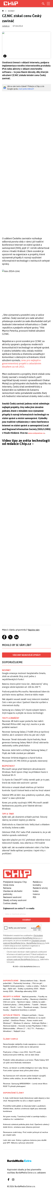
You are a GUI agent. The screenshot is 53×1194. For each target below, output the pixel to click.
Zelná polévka (24, 1005)
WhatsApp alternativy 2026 (26, 991)
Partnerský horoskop (22, 983)
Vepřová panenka (29, 996)
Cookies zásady (10, 903)
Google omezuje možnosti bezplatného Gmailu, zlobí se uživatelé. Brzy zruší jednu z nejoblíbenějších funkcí (24, 676)
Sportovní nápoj (23, 1002)
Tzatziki (35, 1005)
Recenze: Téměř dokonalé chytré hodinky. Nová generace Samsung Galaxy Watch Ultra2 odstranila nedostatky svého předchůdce (25, 742)
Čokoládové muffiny (20, 999)
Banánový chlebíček (38, 999)
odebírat (26, 920)
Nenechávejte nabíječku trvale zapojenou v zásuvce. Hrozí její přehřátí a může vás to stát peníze (24, 1045)
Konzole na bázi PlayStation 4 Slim (33, 1026)
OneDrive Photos (18, 1020)
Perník (13, 1007)
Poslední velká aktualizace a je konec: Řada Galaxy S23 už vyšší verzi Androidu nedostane (26, 1061)
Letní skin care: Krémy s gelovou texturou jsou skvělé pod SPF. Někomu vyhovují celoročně (24, 1141)
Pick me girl (37, 983)
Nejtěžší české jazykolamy (13, 986)
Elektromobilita (9, 1028)
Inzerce (36, 894)
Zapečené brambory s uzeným (23, 1010)
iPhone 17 (21, 1028)
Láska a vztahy (32, 986)
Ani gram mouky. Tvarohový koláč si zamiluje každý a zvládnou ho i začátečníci (24, 1117)
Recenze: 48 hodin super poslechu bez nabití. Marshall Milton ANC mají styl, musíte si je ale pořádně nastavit (23, 724)
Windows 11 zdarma (22, 1023)
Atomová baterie (9, 1026)
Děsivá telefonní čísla (29, 981)
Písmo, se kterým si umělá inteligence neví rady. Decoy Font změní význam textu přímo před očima (25, 1069)
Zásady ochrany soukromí (14, 900)
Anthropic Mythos (39, 1023)
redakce (6, 26)
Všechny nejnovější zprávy (27, 655)
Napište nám (33, 630)
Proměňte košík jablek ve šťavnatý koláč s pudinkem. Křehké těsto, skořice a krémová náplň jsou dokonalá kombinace (24, 1108)
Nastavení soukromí (12, 897)
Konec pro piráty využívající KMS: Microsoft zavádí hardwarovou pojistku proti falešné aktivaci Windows (25, 805)
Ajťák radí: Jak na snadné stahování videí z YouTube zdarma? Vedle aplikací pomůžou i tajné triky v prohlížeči (25, 850)
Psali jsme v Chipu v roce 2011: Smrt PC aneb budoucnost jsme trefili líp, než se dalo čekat (22, 1053)
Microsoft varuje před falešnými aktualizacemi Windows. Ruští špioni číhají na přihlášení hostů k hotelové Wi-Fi (25, 772)
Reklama (7, 888)
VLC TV (30, 1028)
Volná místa (8, 885)
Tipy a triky (8, 814)
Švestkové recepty (31, 1007)
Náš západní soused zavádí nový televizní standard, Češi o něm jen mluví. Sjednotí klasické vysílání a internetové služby (25, 702)
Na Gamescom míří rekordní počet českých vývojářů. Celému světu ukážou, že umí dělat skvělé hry (24, 1077)
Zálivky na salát (38, 1002)
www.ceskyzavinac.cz (36, 433)
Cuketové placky (9, 1005)
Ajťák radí (12, 989)
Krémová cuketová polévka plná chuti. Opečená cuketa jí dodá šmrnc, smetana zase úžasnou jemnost (26, 1125)
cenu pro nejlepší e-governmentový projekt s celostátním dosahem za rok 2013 (21, 363)
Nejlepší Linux (19, 1031)
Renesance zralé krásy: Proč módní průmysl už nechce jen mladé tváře (25, 1133)
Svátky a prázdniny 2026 (28, 989)
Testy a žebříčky (10, 718)
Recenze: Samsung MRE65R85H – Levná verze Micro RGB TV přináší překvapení (25, 1085)
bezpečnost (8, 766)
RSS (34, 897)
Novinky (11, 11)
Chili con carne (9, 1002)
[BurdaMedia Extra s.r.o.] (17, 873)
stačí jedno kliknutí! (26, 89)
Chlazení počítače (29, 1015)
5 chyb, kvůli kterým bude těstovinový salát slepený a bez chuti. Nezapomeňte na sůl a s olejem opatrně (26, 1099)
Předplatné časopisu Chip (15, 882)
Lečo (20, 1007)
